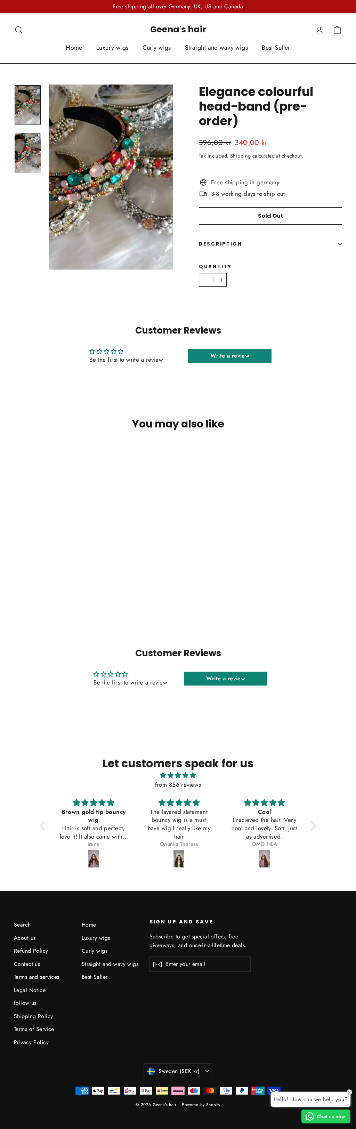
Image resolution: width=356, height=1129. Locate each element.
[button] (44, 826)
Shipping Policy (33, 1016)
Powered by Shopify (201, 1105)
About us (24, 938)
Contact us (27, 964)
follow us (25, 1003)
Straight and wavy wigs (216, 47)
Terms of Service (34, 1029)
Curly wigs (157, 47)
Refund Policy (31, 951)
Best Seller (276, 47)
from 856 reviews (178, 784)
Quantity (215, 267)
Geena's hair (178, 29)
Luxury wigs (112, 47)
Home (74, 47)
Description (220, 244)
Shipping (240, 155)
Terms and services (36, 977)
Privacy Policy (31, 1042)
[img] (178, 775)
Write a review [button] (229, 356)
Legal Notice (30, 990)
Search (22, 925)
